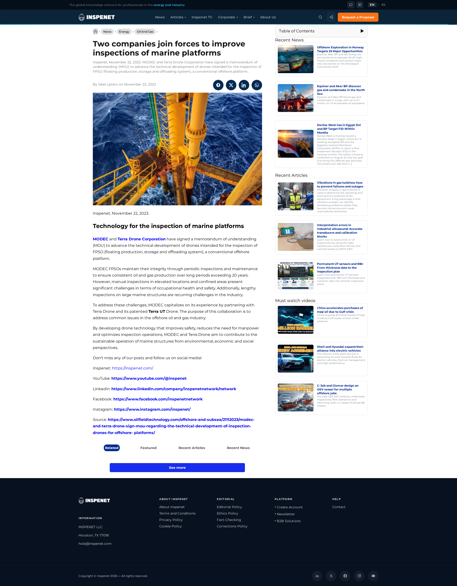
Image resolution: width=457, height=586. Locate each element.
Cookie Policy (170, 526)
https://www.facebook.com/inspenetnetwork (158, 399)
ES (384, 4)
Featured (148, 448)
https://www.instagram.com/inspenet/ (152, 409)
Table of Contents (296, 31)
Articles (176, 17)
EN (372, 4)
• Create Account (289, 507)
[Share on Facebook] (218, 85)
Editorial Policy (229, 507)
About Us (268, 17)
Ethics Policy (227, 513)
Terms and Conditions (177, 513)
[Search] (320, 17)
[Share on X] (231, 85)
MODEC (100, 239)
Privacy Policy (171, 520)
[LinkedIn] (317, 576)
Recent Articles (192, 448)
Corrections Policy (232, 526)
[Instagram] (359, 576)
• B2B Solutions (288, 521)
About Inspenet (172, 507)
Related (112, 448)
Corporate (226, 17)
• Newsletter (285, 514)
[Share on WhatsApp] (257, 85)
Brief (247, 17)
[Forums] (351, 4)
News (160, 17)
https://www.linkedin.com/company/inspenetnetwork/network (173, 389)
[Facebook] (345, 576)
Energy (124, 31)
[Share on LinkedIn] (244, 85)
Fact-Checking (229, 520)
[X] (331, 576)
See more (177, 467)
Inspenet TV (202, 17)
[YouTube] (373, 576)
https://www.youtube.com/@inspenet (149, 378)
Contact (339, 507)
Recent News (238, 448)
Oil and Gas (145, 31)
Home (95, 31)
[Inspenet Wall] (360, 4)
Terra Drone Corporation (142, 239)
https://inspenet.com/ (132, 368)
